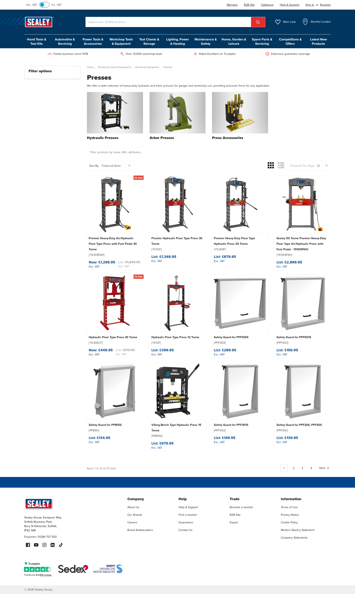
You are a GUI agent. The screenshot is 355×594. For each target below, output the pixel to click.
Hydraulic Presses (102, 137)
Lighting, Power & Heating (177, 41)
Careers (132, 522)
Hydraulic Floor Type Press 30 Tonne (113, 340)
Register (325, 5)
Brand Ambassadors (140, 530)
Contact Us (185, 530)
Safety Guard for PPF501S (294, 340)
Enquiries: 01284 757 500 (40, 537)
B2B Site (235, 515)
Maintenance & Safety (206, 41)
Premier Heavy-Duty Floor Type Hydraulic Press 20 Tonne (234, 243)
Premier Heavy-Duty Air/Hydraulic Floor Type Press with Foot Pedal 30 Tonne (113, 246)
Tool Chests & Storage (149, 41)
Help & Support (188, 507)
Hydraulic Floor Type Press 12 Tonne (175, 340)
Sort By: (94, 166)
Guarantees (186, 522)
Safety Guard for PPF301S (231, 427)
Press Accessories (227, 137)
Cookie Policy (289, 522)
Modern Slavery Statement (297, 530)
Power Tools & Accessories (93, 41)
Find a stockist (188, 515)
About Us (133, 507)
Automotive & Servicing (65, 41)
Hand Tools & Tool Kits (36, 41)
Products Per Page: (302, 166)
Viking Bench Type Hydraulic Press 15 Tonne (176, 430)
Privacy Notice (290, 515)
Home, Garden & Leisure (233, 41)
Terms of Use (289, 507)
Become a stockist (241, 507)
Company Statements (294, 537)
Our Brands (134, 515)
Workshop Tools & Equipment (121, 41)
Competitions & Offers (290, 41)
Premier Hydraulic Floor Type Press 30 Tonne (176, 243)
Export (234, 522)
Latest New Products (318, 41)
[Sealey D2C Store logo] (73, 503)
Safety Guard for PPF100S (231, 340)
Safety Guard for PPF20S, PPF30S (299, 427)
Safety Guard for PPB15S (105, 427)
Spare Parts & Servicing (262, 41)
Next (322, 468)
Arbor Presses (162, 137)
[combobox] (175, 22)
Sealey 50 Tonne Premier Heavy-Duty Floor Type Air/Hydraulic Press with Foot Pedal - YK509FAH (301, 246)
